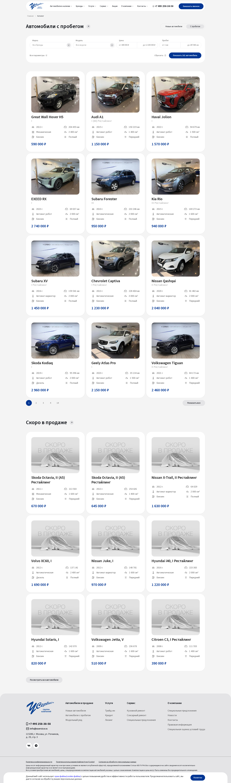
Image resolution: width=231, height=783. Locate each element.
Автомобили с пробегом (78, 715)
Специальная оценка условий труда (186, 729)
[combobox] (51, 45)
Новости (172, 715)
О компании (175, 703)
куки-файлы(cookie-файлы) (68, 776)
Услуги (109, 703)
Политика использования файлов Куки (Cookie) (75, 762)
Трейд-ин (110, 710)
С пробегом (195, 26)
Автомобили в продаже (79, 703)
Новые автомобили (173, 26)
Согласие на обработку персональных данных (117, 762)
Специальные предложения (141, 720)
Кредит (109, 715)
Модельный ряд (74, 720)
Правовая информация (180, 724)
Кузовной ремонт (136, 710)
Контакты (173, 720)
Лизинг (109, 720)
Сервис (131, 703)
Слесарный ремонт (136, 715)
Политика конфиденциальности (39, 762)
